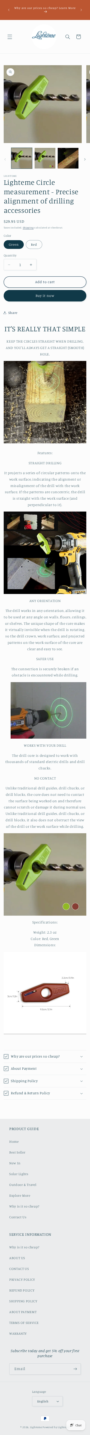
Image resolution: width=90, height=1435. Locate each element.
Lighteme (36, 1427)
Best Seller (17, 1152)
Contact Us (17, 1217)
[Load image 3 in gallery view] (68, 158)
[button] (9, 36)
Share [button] (13, 313)
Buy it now (45, 295)
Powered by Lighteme (56, 1427)
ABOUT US (17, 1258)
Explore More (19, 1195)
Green (14, 244)
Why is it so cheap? (24, 1206)
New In (15, 1163)
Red (34, 244)
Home (14, 1141)
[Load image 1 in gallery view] (21, 158)
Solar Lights (18, 1174)
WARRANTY (18, 1333)
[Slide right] (85, 159)
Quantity (10, 255)
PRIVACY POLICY (22, 1279)
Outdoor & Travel (22, 1185)
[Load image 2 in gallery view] (45, 158)
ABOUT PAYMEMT (22, 1312)
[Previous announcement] (9, 10)
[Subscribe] (75, 1369)
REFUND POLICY (21, 1290)
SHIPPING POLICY (23, 1301)
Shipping (28, 227)
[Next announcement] (81, 10)
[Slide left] (5, 159)
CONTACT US (19, 1269)
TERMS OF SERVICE (24, 1323)
